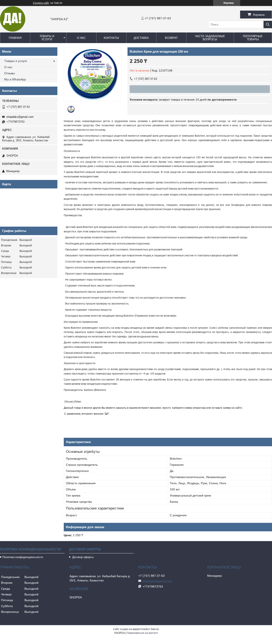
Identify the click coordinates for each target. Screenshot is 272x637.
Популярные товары (253, 38)
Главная (15, 37)
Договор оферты (82, 557)
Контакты (111, 37)
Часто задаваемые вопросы (210, 38)
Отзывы (9, 73)
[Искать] (268, 24)
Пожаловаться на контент (142, 632)
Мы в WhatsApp (15, 79)
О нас (81, 37)
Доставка (141, 37)
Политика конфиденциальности (22, 557)
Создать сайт (41, 2)
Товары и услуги (47, 38)
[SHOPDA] (12, 30)
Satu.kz (154, 629)
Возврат (171, 37)
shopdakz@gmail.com (20, 116)
